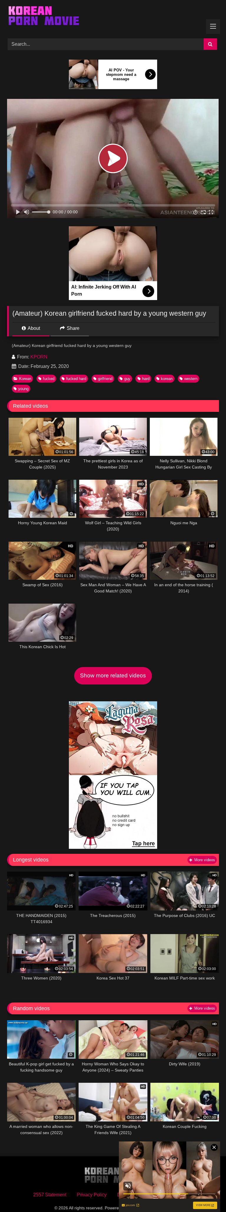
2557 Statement (49, 1194)
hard (145, 378)
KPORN (38, 356)
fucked (48, 378)
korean (166, 378)
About (33, 328)
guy (127, 378)
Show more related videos (113, 675)
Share (72, 328)
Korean (25, 378)
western (190, 378)
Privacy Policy (92, 1194)
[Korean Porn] (113, 17)
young (23, 388)
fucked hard (76, 378)
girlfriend (105, 378)
